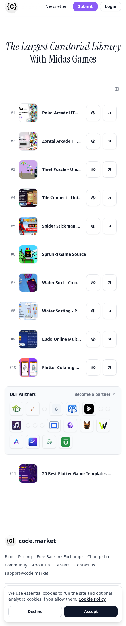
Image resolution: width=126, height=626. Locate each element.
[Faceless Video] (101, 409)
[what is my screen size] (54, 425)
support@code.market (26, 573)
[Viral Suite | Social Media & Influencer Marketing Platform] (33, 442)
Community (16, 565)
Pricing (25, 556)
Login (110, 6)
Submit (85, 6)
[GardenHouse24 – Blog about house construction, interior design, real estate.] (16, 409)
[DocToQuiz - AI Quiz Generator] (28, 425)
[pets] (86, 425)
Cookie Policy (92, 599)
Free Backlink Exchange (60, 556)
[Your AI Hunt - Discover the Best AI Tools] (44, 409)
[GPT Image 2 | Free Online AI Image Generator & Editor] (108, 409)
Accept (91, 611)
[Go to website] (110, 113)
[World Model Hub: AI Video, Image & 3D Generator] (49, 442)
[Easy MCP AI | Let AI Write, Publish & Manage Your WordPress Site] (103, 425)
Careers (62, 565)
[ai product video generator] (89, 409)
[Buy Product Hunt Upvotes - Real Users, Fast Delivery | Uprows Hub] (65, 442)
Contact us (84, 565)
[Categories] (116, 89)
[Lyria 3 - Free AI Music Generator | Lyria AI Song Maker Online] (42, 425)
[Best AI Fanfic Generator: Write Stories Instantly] (33, 409)
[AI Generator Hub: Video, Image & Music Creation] (16, 442)
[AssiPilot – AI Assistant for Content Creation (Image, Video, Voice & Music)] (35, 425)
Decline (35, 611)
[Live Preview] (93, 113)
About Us (41, 565)
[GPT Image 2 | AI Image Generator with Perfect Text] (70, 425)
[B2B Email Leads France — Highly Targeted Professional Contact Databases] (72, 409)
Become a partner (92, 394)
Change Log (99, 556)
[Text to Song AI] (16, 425)
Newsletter (56, 6)
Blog (9, 556)
